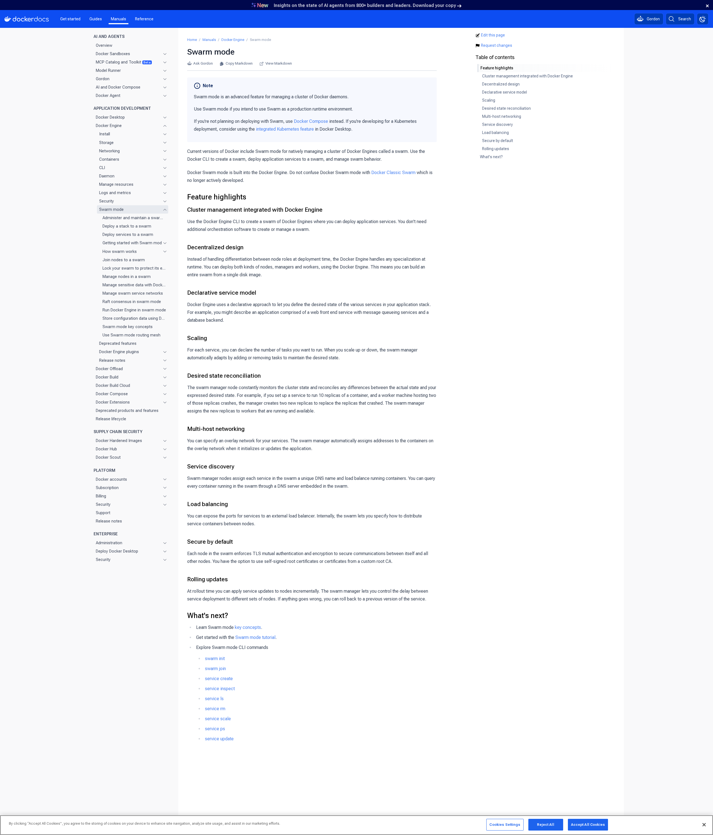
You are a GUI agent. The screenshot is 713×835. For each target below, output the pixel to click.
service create (219, 678)
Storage (106, 142)
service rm (215, 708)
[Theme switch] (703, 19)
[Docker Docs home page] (26, 19)
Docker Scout (108, 457)
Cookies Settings (504, 824)
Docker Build (107, 376)
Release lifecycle (111, 418)
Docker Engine (109, 125)
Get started (70, 19)
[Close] (704, 825)
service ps (215, 728)
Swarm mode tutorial (255, 637)
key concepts (248, 627)
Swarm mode (111, 209)
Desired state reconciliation (224, 375)
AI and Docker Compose (118, 87)
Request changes (496, 45)
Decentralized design (215, 247)
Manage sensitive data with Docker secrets (134, 284)
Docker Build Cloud (113, 385)
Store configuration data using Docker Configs (134, 318)
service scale (218, 718)
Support (103, 512)
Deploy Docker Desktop (117, 551)
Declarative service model (221, 292)
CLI (102, 167)
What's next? (207, 615)
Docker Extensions (113, 402)
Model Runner (108, 70)
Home (192, 40)
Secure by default (210, 541)
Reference (144, 19)
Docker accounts (111, 479)
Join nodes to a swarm (123, 259)
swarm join (215, 668)
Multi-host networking (216, 429)
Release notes (112, 360)
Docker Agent (108, 95)
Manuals (118, 19)
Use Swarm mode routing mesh (131, 335)
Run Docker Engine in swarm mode (134, 309)
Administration (109, 542)
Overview (104, 45)
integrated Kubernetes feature (285, 129)
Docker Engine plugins (119, 351)
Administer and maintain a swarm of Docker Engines (134, 217)
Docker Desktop (110, 117)
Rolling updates (207, 579)
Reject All (545, 824)
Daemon (106, 175)
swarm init (215, 658)
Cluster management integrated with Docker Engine (255, 209)
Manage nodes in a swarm (126, 276)
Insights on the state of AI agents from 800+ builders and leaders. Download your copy (365, 5)
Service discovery (210, 466)
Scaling (197, 338)
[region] (356, 825)
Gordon (102, 78)
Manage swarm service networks (132, 293)
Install (104, 133)
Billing (101, 495)
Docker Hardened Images (119, 440)
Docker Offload (109, 368)
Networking (109, 150)
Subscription (107, 487)
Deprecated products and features (127, 410)
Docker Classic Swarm (393, 172)
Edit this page (493, 35)
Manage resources (116, 184)
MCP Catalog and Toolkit (123, 61)
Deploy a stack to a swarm (126, 226)
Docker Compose (112, 393)
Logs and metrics (115, 192)
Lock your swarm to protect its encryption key (134, 267)
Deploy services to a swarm (127, 234)
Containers (109, 159)
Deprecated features (117, 343)
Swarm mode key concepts (127, 326)
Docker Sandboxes (113, 53)
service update (219, 738)
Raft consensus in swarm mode (131, 301)
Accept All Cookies (588, 824)
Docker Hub (106, 448)
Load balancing (207, 504)
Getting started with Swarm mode (130, 242)
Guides (95, 19)
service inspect (220, 688)
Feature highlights (216, 197)
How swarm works (119, 251)
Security (106, 201)
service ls (214, 698)
